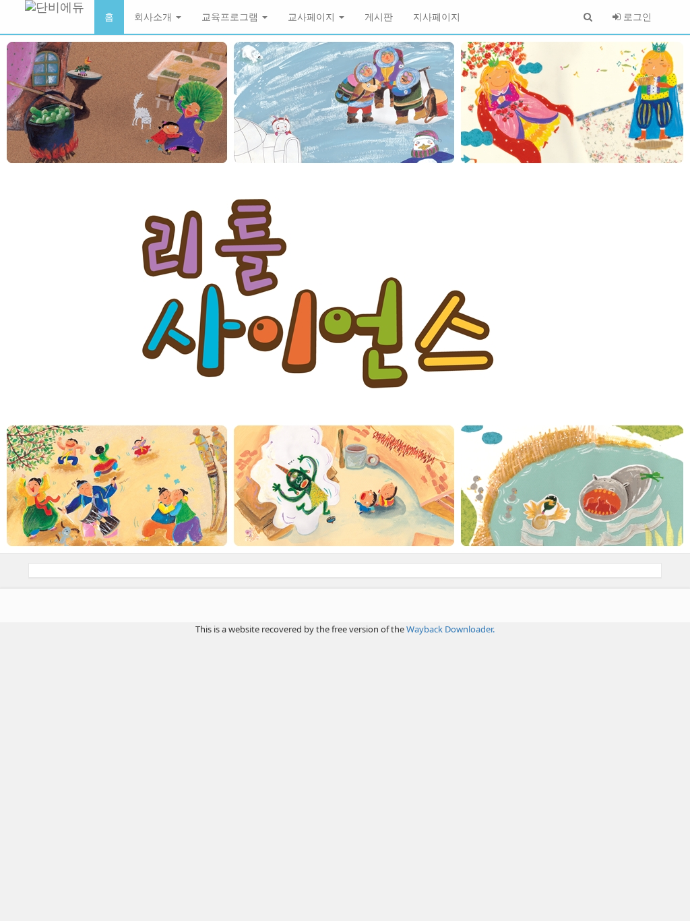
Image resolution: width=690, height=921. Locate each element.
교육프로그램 (231, 16)
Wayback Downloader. (450, 629)
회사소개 (154, 16)
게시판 (379, 16)
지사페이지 (436, 16)
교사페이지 (313, 16)
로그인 (636, 16)
